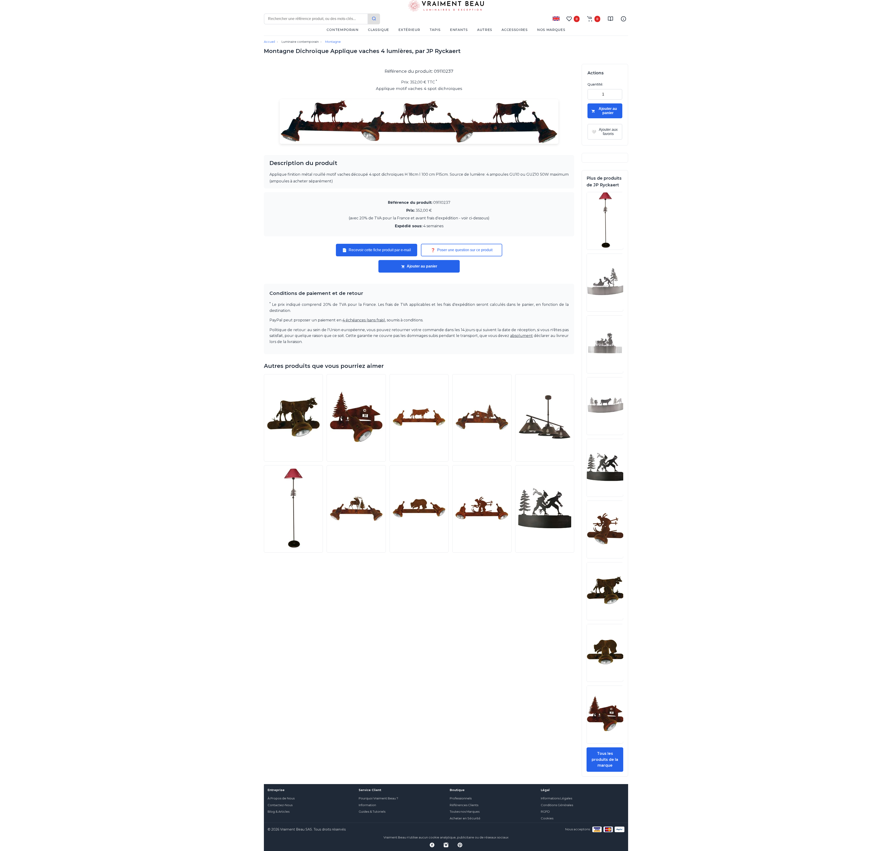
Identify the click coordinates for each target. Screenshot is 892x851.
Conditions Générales (557, 805)
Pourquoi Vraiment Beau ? (378, 798)
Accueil (269, 41)
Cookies (547, 818)
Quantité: (595, 84)
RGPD (545, 811)
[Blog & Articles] (610, 18)
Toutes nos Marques (464, 811)
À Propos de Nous (281, 798)
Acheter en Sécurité (465, 818)
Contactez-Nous (280, 805)
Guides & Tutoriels (372, 811)
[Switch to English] (556, 18)
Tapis (435, 30)
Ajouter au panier (422, 266)
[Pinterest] (460, 845)
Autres (484, 30)
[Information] (623, 18)
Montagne (333, 41)
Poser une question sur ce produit (461, 250)
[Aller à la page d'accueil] (446, 6)
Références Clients (464, 805)
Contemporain (342, 30)
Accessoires (515, 30)
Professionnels (461, 798)
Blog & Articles (278, 811)
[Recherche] (374, 18)
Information (367, 805)
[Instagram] (446, 845)
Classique (378, 30)
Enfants (459, 30)
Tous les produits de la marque (605, 759)
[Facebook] (432, 845)
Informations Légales (556, 798)
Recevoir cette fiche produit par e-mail (376, 250)
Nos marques (551, 30)
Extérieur (409, 30)
